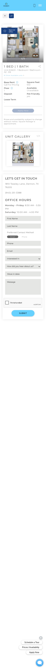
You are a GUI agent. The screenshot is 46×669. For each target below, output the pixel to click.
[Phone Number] (34, 5)
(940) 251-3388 (13, 193)
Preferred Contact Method (20, 232)
